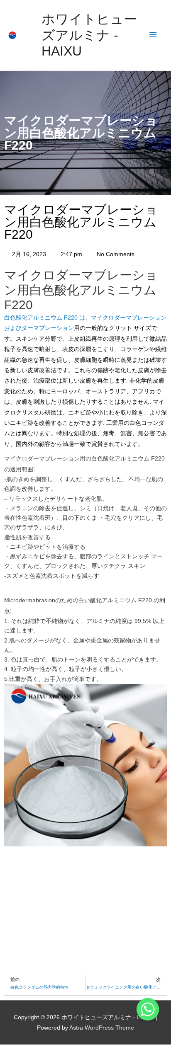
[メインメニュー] (153, 35)
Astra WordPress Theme (101, 1028)
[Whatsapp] (148, 1009)
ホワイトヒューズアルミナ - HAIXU (89, 35)
